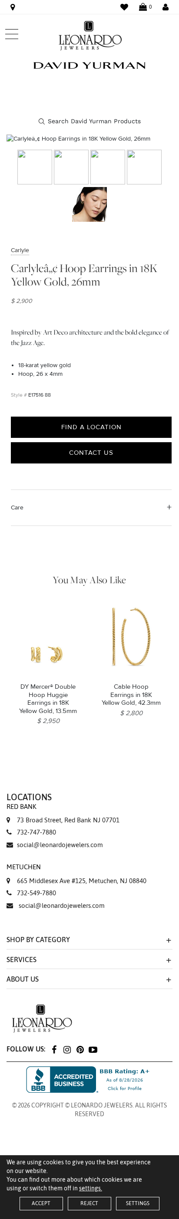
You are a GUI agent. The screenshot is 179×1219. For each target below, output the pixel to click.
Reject (89, 1203)
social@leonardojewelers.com (60, 844)
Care (17, 507)
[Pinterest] (80, 1049)
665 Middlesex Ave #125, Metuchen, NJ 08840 (76, 873)
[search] (90, 121)
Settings (138, 1203)
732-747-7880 (36, 832)
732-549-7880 (36, 893)
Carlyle (20, 250)
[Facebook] (54, 1049)
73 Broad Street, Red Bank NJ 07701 (63, 813)
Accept (41, 1203)
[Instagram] (67, 1049)
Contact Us (91, 453)
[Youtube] (93, 1049)
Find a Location (91, 427)
